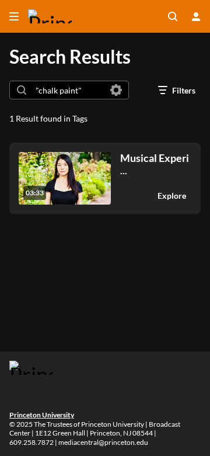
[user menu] (196, 16)
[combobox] (68, 90)
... (154, 164)
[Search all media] (172, 16)
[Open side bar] (14, 16)
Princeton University (41, 414)
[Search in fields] (116, 90)
